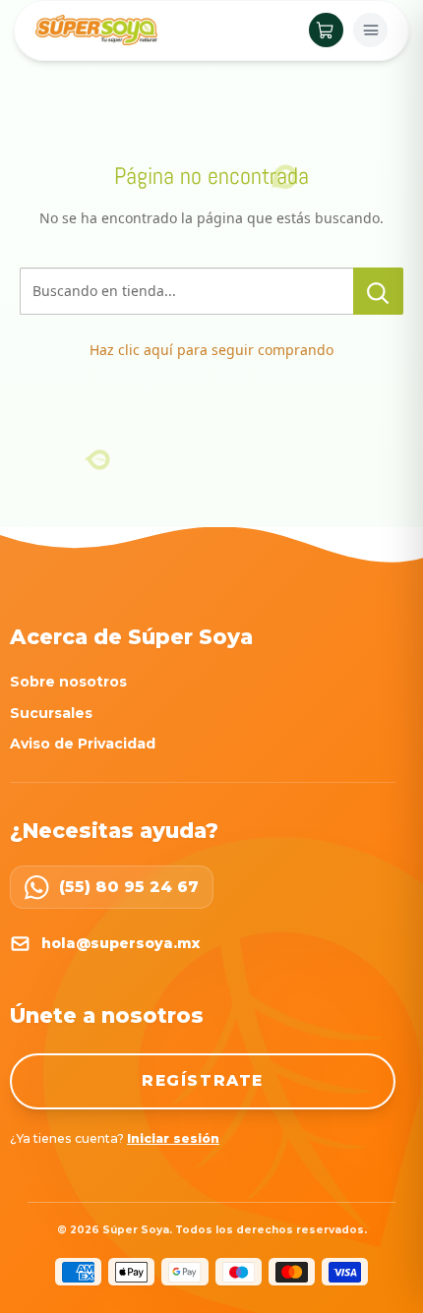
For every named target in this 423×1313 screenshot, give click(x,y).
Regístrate (203, 1080)
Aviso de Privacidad (82, 743)
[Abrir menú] (370, 30)
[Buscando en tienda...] (378, 291)
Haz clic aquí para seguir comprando (211, 349)
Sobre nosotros (68, 681)
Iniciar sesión (173, 1138)
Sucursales (51, 713)
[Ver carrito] (326, 30)
